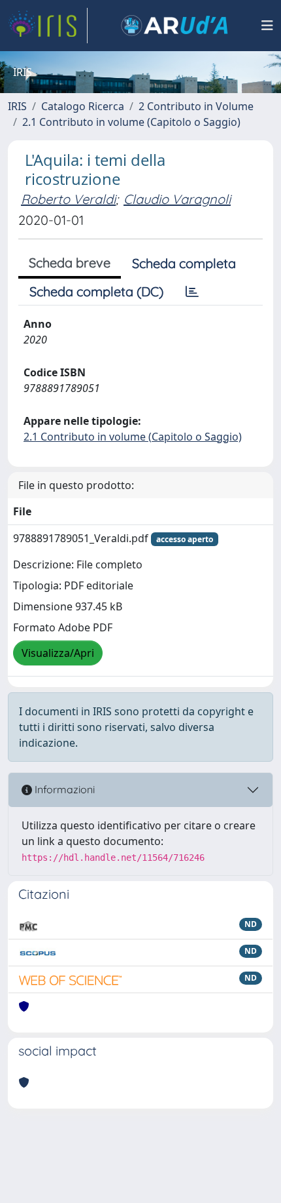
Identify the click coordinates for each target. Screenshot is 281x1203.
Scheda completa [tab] (184, 263)
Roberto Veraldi (68, 199)
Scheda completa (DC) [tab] (96, 291)
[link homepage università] (174, 25)
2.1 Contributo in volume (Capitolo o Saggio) (131, 122)
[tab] (192, 292)
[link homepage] (48, 25)
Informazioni (63, 789)
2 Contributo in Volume (196, 106)
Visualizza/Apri (58, 653)
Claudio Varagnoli (177, 199)
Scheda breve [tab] (69, 262)
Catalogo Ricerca (82, 106)
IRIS (17, 106)
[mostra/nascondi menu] (267, 25)
